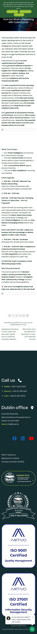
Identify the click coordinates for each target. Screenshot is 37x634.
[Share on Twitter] (16, 315)
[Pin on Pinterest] (23, 315)
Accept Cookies (12, 11)
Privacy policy (19, 14)
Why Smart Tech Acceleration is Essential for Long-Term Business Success (28, 334)
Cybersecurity (27, 323)
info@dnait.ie (13, 424)
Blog (21, 323)
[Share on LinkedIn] (27, 315)
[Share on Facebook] (13, 315)
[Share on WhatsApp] (9, 315)
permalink (23, 324)
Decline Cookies (25, 11)
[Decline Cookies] (34, 9)
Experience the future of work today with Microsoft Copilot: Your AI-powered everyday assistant (9, 334)
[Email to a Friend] (20, 315)
